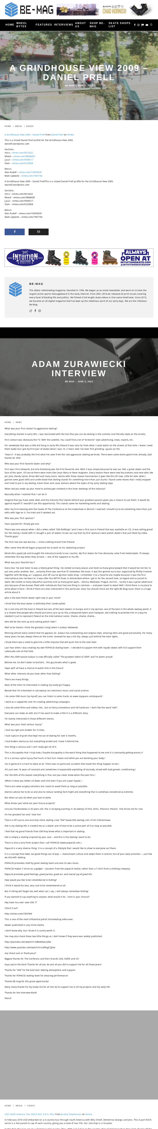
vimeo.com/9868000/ (24, 156)
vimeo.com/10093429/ (30, 172)
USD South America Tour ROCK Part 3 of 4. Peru (30, 1113)
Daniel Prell (57, 134)
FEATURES (44, 24)
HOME (10, 24)
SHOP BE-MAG (97, 25)
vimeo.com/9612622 (22, 152)
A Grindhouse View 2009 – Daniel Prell (25, 134)
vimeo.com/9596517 (22, 159)
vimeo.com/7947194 (31, 175)
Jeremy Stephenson (71, 1113)
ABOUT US (80, 25)
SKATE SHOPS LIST (120, 25)
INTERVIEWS (63, 24)
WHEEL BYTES (21, 25)
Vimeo (70, 134)
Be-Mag (70, 85)
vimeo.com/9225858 (22, 163)
